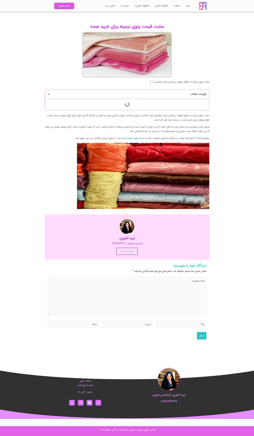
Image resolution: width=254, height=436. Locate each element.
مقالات (177, 6)
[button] (49, 94)
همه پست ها (127, 251)
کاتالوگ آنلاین (161, 6)
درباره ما (125, 6)
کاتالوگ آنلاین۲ (142, 6)
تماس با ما (110, 6)
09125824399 (169, 401)
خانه (188, 6)
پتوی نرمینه (132, 138)
